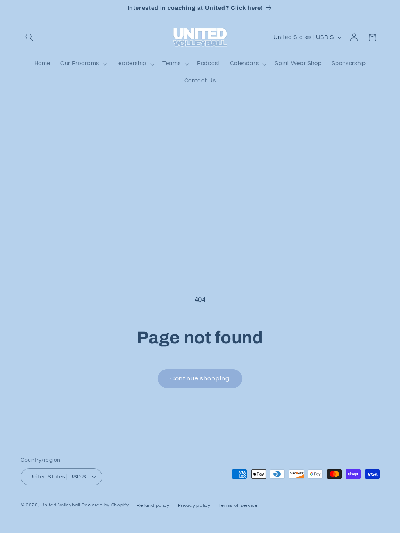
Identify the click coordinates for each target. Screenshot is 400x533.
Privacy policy (194, 505)
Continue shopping (200, 378)
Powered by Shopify (105, 505)
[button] (30, 37)
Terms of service (238, 505)
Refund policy (153, 505)
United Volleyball (60, 505)
